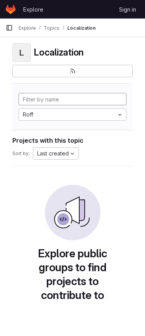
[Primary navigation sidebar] (9, 28)
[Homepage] (10, 9)
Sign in (127, 9)
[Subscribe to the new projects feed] (72, 71)
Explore (33, 9)
